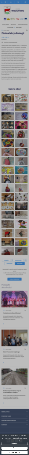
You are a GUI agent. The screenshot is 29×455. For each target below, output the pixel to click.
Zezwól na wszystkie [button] (14, 452)
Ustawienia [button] (14, 443)
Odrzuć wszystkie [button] (14, 448)
